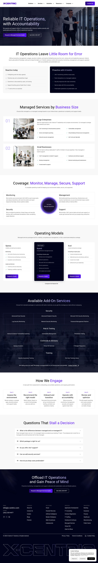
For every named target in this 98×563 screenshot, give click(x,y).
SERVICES (67, 505)
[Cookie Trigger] (86, 536)
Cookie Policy (83, 555)
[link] (31, 3)
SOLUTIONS (49, 505)
